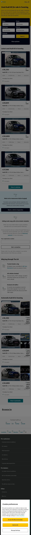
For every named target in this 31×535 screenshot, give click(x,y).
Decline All (15, 525)
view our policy (20, 515)
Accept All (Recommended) (15, 519)
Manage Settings (15, 530)
